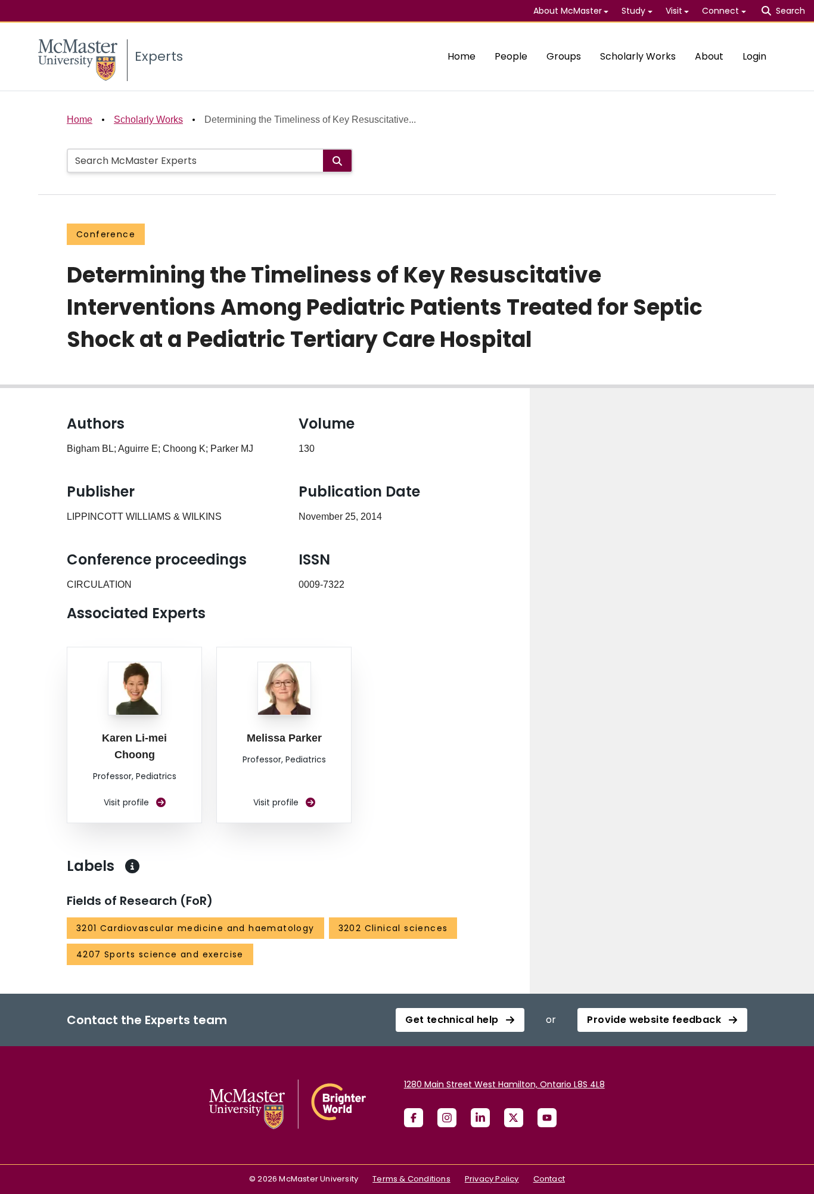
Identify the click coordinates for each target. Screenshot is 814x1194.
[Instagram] (446, 1117)
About (709, 56)
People (511, 56)
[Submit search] (337, 161)
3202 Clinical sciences (393, 928)
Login (754, 56)
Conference (105, 234)
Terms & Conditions (411, 1178)
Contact (549, 1178)
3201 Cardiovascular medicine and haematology (195, 928)
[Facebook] (413, 1117)
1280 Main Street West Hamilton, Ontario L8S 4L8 (504, 1084)
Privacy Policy (492, 1178)
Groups (563, 56)
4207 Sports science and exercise (160, 954)
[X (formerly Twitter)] (513, 1117)
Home (462, 56)
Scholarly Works (638, 56)
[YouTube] (547, 1117)
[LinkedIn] (480, 1117)
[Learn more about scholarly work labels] (132, 866)
